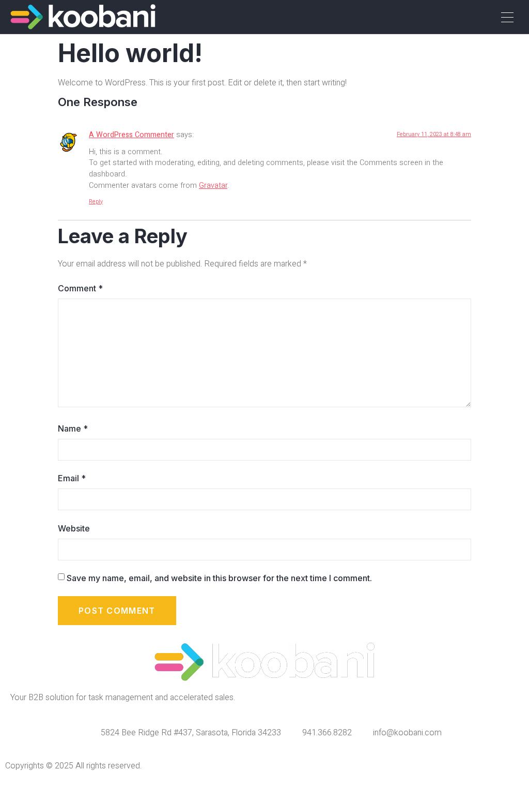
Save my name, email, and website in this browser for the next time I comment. (219, 578)
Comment (80, 288)
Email (72, 478)
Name (73, 428)
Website (74, 528)
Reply (96, 201)
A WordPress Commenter (131, 134)
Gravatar (213, 185)
